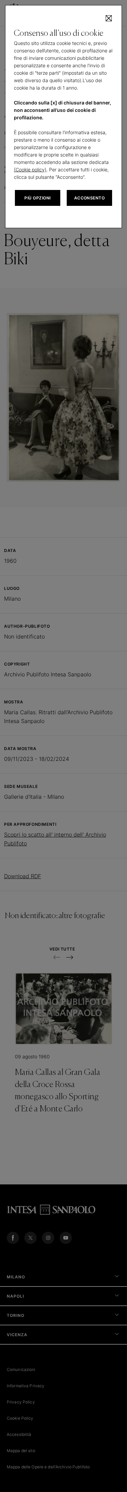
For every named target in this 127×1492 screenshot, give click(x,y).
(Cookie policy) (30, 169)
